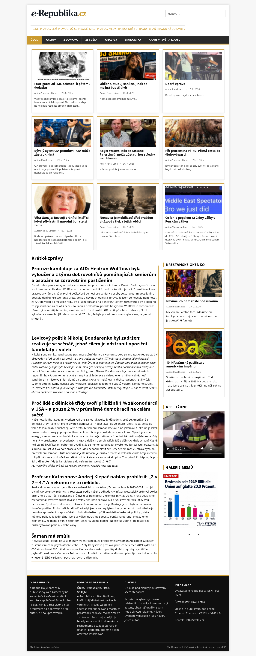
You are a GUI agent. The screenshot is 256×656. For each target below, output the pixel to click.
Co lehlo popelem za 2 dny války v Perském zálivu (190, 219)
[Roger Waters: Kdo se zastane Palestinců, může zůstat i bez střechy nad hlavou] (128, 133)
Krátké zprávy (47, 258)
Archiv (51, 39)
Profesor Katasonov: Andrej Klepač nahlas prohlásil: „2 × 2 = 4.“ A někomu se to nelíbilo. (94, 479)
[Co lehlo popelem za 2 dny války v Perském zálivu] (193, 200)
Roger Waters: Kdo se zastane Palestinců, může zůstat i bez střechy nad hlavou (127, 154)
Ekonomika (133, 39)
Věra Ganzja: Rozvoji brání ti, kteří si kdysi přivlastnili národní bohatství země (61, 221)
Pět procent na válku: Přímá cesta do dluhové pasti (192, 152)
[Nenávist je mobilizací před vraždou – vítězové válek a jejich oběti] (128, 200)
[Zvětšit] (221, 477)
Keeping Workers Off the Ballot (73, 419)
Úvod (34, 39)
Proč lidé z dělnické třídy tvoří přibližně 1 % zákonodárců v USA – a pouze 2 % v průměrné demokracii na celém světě (94, 409)
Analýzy (111, 39)
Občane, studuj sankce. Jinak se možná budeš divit (123, 85)
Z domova (71, 39)
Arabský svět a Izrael (164, 39)
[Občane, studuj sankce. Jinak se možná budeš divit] (128, 66)
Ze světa (91, 39)
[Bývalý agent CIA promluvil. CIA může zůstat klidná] (62, 133)
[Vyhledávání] (195, 13)
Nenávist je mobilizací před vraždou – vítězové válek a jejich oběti (127, 219)
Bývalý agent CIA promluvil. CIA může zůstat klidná (62, 152)
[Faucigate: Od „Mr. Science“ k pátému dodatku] (62, 66)
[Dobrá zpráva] (193, 66)
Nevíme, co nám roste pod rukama (192, 301)
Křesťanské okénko (185, 264)
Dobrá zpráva (175, 84)
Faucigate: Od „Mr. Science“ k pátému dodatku (62, 85)
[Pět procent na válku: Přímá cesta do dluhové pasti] (193, 133)
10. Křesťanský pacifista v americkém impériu (185, 364)
